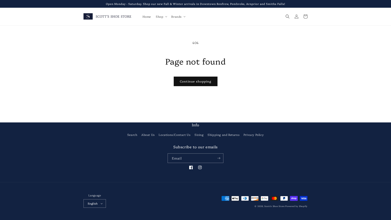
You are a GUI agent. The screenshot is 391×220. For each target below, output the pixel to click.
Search (132, 135)
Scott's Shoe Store (274, 206)
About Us (148, 135)
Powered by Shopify (296, 206)
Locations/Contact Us (174, 135)
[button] (161, 16)
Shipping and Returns (223, 135)
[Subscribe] (218, 158)
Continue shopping (195, 81)
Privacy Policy (254, 135)
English (93, 203)
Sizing (199, 135)
